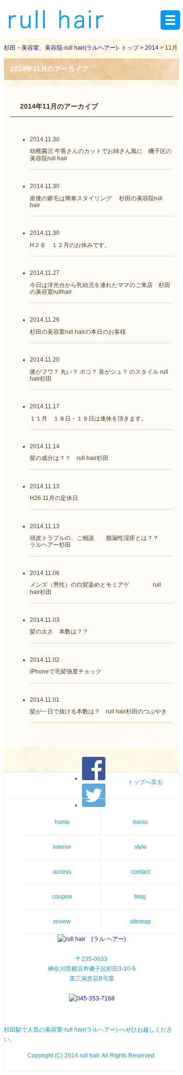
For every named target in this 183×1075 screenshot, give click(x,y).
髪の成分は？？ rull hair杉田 (69, 458)
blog (140, 896)
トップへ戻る (145, 782)
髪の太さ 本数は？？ (59, 631)
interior (62, 847)
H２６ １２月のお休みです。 (70, 245)
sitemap (140, 921)
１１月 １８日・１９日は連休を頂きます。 (88, 418)
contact (140, 871)
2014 (152, 47)
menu (140, 822)
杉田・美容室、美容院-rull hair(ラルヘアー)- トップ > (74, 47)
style (140, 847)
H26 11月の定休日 (54, 498)
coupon (62, 896)
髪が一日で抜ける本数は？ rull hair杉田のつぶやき (98, 711)
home (62, 822)
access (62, 871)
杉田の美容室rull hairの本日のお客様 (78, 331)
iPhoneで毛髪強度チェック (66, 671)
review (62, 921)
